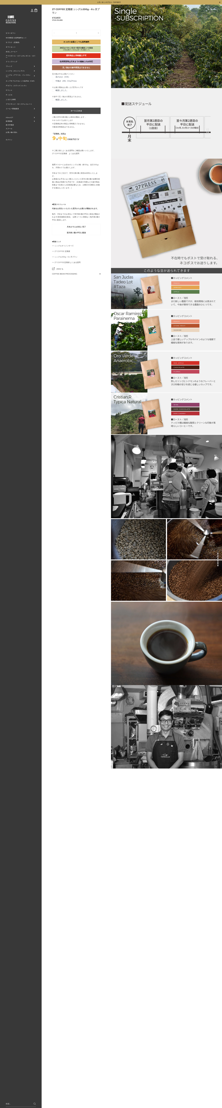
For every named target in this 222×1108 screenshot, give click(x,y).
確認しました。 (62, 90)
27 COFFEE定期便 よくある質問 (65, 153)
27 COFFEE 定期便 (62, 251)
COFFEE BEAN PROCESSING (64, 274)
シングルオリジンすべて (64, 246)
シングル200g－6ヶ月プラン (66, 257)
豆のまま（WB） (63, 77)
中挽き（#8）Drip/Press (66, 81)
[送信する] (34, 1104)
